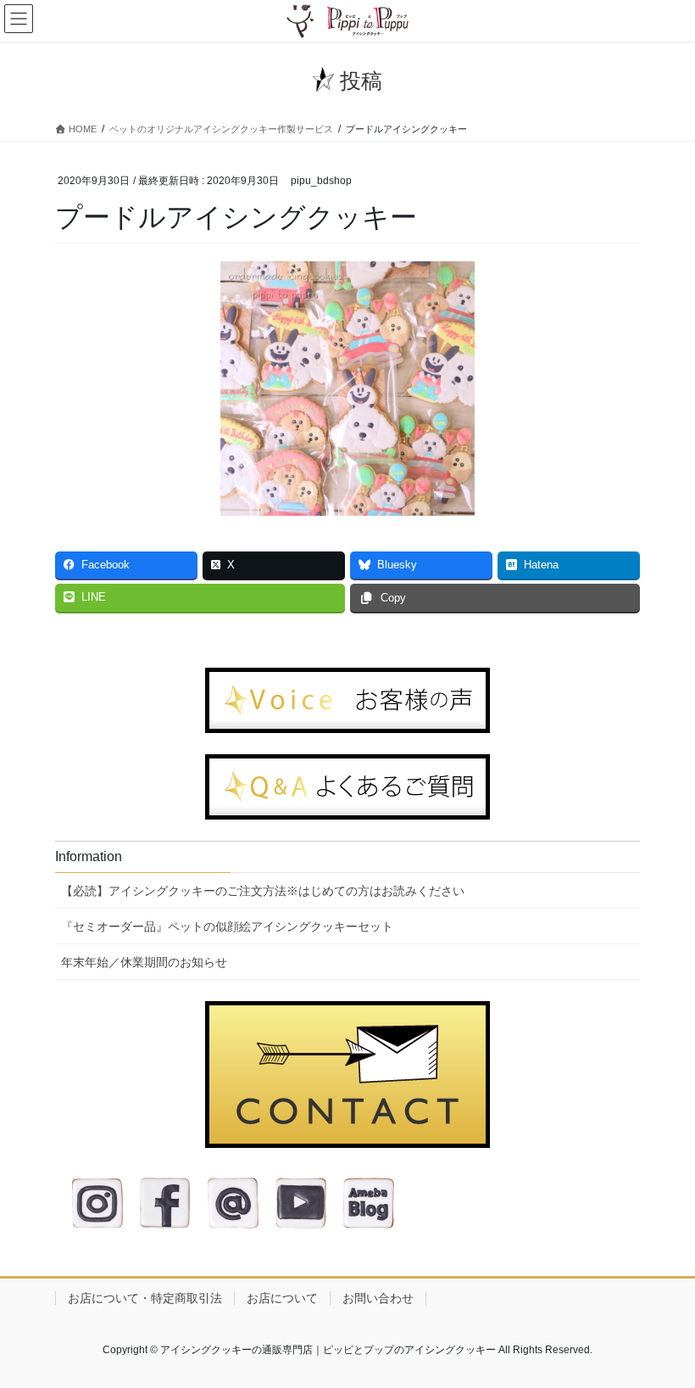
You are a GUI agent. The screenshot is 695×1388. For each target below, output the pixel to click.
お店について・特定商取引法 (145, 1298)
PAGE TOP (663, 1331)
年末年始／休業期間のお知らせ (144, 962)
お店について (282, 1298)
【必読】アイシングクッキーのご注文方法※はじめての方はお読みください (262, 891)
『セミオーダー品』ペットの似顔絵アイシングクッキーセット (227, 926)
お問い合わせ (378, 1298)
